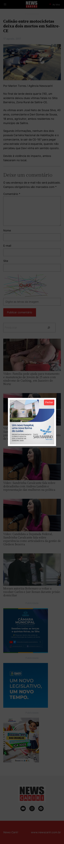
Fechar (49, 402)
